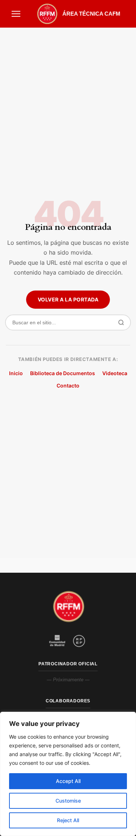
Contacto (68, 385)
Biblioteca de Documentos (62, 373)
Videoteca (114, 373)
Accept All (68, 781)
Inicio (16, 373)
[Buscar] (121, 322)
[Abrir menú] (16, 14)
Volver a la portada (68, 299)
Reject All (68, 820)
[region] (68, 774)
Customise (68, 801)
